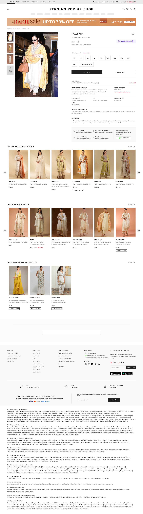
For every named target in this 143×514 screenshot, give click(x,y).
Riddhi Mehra (75, 415)
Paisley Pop (38, 444)
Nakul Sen (107, 413)
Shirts (25, 457)
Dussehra (52, 497)
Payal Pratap (31, 415)
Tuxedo (28, 459)
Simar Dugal (11, 421)
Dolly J (77, 411)
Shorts (94, 457)
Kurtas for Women (38, 449)
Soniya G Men (119, 432)
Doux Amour (66, 442)
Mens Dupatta (50, 459)
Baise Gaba (10, 413)
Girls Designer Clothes (14, 478)
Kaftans (78, 449)
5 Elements (95, 442)
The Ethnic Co (36, 428)
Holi (13, 497)
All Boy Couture (125, 489)
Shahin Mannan (104, 421)
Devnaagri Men (90, 428)
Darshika (61, 428)
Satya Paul (38, 411)
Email (114, 362)
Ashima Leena (69, 417)
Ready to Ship (90, 451)
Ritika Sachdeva (57, 444)
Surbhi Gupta (25, 421)
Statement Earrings (97, 469)
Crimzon (70, 444)
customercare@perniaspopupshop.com (97, 357)
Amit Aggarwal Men (113, 428)
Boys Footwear (96, 484)
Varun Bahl (84, 417)
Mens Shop (10, 461)
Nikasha (77, 417)
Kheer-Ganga (26, 428)
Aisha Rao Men (64, 430)
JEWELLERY (25, 1)
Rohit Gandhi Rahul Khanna (55, 417)
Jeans (127, 457)
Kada (42, 471)
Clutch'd (70, 440)
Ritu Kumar (93, 415)
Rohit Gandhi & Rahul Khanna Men (91, 432)
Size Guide (86, 53)
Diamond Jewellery (74, 469)
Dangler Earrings (109, 469)
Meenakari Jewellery (13, 469)
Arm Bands (98, 467)
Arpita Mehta (110, 419)
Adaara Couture (70, 421)
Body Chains (90, 467)
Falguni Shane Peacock (87, 411)
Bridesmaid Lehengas (93, 449)
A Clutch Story (76, 442)
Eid (29, 497)
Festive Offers (100, 451)
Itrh (55, 421)
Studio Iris (79, 421)
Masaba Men (26, 432)
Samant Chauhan (12, 419)
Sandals (51, 471)
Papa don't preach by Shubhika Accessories (20, 444)
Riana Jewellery (37, 442)
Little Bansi (24, 489)
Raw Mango (11, 411)
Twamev (18, 428)
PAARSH (33, 432)
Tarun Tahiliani (22, 417)
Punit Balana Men (101, 428)
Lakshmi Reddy (40, 489)
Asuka (126, 426)
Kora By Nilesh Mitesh (72, 434)
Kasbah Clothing (116, 430)
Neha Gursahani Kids (97, 489)
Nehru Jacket (18, 457)
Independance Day (21, 497)
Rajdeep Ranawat (50, 415)
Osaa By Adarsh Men (109, 411)
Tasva (9, 426)
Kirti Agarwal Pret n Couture (15, 491)
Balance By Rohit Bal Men (29, 434)
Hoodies (83, 457)
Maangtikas (60, 467)
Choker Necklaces (22, 471)
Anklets (105, 467)
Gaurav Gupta (41, 417)
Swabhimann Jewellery (120, 440)
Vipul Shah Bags (118, 442)
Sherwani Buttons (119, 457)
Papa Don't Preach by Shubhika (16, 415)
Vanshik (82, 426)
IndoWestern (112, 459)
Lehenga (24, 478)
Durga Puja (71, 497)
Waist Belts (93, 471)
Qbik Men (10, 430)
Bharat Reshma (52, 428)
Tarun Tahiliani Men (126, 428)
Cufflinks (93, 459)
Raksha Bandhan (36, 497)
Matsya (127, 419)
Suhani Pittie (47, 444)
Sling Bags (109, 471)
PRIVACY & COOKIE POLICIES (67, 361)
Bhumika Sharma (125, 417)
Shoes (46, 471)
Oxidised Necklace (34, 471)
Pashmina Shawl (51, 472)
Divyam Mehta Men (56, 426)
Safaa (41, 421)
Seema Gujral (128, 415)
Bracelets (28, 467)
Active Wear (37, 461)
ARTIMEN (51, 430)
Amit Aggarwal (100, 417)
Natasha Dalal (20, 411)
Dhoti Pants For (85, 478)
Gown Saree (73, 451)
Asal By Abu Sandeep (67, 411)
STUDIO (43, 1)
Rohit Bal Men (111, 426)
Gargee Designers (96, 430)
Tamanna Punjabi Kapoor (91, 421)
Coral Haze (108, 442)
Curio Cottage (11, 440)
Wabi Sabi (120, 426)
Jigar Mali (60, 421)
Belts (56, 471)
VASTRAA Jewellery (87, 440)
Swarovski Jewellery (27, 469)
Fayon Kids (10, 489)
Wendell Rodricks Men (13, 434)
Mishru (100, 413)
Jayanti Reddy (63, 413)
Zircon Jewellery (39, 469)
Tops (73, 449)
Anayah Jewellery (48, 442)
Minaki (29, 442)
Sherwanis (48, 449)
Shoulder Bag (25, 472)
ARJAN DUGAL (74, 430)
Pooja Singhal (29, 411)
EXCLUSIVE (36, 356)
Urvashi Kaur (114, 421)
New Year (103, 497)
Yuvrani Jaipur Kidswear (72, 489)
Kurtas (37, 457)
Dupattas (42, 451)
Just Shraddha (11, 442)
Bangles (38, 467)
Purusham (44, 428)
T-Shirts (99, 457)
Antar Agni (45, 411)
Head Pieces (81, 467)
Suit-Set (110, 457)
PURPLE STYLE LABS (12, 353)
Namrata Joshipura (113, 417)
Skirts (16, 451)
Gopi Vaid (89, 419)
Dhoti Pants (104, 449)
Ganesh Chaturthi (61, 497)
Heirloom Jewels (113, 467)
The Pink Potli (63, 440)
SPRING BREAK (129, 432)
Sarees (30, 449)
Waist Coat (57, 457)
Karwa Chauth (95, 497)
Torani (132, 419)
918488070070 (131, 2)
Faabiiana (77, 33)
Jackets (21, 451)
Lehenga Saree (64, 451)
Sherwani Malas (84, 459)
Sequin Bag (33, 472)
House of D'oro (21, 442)
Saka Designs (115, 489)
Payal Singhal (32, 417)
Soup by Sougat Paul (78, 419)
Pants (45, 457)
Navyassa (61, 489)
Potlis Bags (67, 471)
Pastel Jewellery (50, 469)
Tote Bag (17, 472)
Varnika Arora (44, 440)
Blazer (72, 484)
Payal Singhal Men (41, 432)
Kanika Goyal (58, 419)
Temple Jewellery (62, 469)
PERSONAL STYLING (38, 366)
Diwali (9, 497)
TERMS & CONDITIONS (65, 358)
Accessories (66, 459)
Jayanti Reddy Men (44, 434)
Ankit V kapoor (45, 426)
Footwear (45, 461)
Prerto (64, 444)
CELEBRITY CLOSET (38, 364)
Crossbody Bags (118, 471)
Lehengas (10, 449)
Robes (88, 457)
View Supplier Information (122, 92)
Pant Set (29, 461)
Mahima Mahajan (92, 413)
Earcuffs (73, 467)
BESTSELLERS (36, 353)
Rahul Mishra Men (62, 432)
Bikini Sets (10, 451)
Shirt (76, 484)
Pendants (122, 467)
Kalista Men (106, 430)
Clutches (74, 471)
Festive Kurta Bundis (123, 459)
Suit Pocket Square (74, 457)
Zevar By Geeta (107, 440)
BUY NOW (87, 72)
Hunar (100, 440)
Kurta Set (54, 478)
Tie (50, 461)
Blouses (56, 451)
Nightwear (49, 451)
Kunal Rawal (11, 428)
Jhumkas (118, 469)
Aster (95, 440)
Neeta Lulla (91, 417)
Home (9, 28)
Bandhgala (42, 459)
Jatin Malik (17, 430)
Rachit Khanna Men (41, 430)
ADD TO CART (120, 72)
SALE (34, 358)
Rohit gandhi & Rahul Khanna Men (96, 426)
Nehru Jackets (38, 484)
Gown (60, 449)
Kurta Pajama (11, 459)
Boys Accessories (107, 484)
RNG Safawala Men (74, 432)
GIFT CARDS (36, 361)
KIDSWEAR (35, 1)
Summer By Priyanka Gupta (125, 411)
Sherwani (31, 457)
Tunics (84, 449)
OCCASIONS (36, 369)
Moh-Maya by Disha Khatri (31, 440)
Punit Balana (40, 415)
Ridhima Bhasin (84, 415)
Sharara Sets (67, 449)
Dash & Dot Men (16, 426)
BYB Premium (29, 491)
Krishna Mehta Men (78, 428)
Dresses (55, 449)
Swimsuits (35, 451)
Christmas (79, 497)
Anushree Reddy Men (28, 430)
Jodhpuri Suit (21, 459)
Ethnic (99, 459)
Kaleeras (67, 467)
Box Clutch (41, 472)
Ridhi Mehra (19, 413)
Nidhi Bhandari (85, 442)
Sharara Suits (47, 478)
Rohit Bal (101, 415)
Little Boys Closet (51, 489)
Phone (122, 362)
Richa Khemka (48, 421)
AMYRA (126, 442)
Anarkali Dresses (68, 478)
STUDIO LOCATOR (12, 358)
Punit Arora (52, 432)
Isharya (19, 440)
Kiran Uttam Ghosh (80, 413)
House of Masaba (99, 419)
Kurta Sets (24, 449)
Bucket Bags (128, 471)
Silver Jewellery (85, 469)
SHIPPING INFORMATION (65, 353)
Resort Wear (124, 449)
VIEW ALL (131, 146)
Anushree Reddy (55, 411)
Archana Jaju (34, 421)
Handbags (81, 471)
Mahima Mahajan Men (14, 432)
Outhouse (77, 440)
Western (104, 459)
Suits (41, 457)
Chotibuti (32, 489)
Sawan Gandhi (119, 419)
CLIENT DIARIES (37, 372)
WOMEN (11, 1)
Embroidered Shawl (63, 472)
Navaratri (45, 497)
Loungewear (75, 459)
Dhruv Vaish (26, 426)
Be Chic (101, 442)
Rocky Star (98, 411)
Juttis (61, 471)
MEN (17, 1)
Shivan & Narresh (36, 413)
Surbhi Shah (22, 419)
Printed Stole (74, 472)
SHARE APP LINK (131, 367)
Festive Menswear (20, 461)
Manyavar (27, 413)
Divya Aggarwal (32, 419)
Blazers (105, 457)
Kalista (71, 413)
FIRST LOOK (51, 1)
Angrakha (34, 459)
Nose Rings (52, 467)
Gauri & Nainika (53, 413)
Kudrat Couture (127, 430)
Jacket (67, 484)
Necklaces (10, 467)
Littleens (107, 489)
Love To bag (54, 440)
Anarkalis (17, 449)
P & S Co (17, 489)
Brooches (55, 461)
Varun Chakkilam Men (57, 434)
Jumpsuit (59, 459)
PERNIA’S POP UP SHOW (14, 356)
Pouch (87, 471)
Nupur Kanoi (114, 413)
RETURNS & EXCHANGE (65, 356)
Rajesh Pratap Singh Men (71, 426)
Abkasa (57, 430)
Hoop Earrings (11, 471)
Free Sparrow (85, 489)
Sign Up (114, 400)
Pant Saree (82, 451)
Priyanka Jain (67, 419)
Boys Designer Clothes (14, 484)
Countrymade (35, 426)
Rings (33, 467)
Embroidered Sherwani (57, 484)
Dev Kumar (68, 428)
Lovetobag (58, 442)
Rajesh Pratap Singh (63, 415)
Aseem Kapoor (123, 421)
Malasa (18, 421)
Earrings (16, 467)
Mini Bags (10, 472)
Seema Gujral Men (108, 432)
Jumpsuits (28, 451)
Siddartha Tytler (12, 417)
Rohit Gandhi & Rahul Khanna (114, 415)
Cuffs (22, 467)
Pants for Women (114, 449)
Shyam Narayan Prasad (45, 419)
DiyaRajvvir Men (85, 430)
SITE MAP (61, 366)
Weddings (86, 497)
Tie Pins (64, 457)
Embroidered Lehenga (34, 478)
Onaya (45, 413)
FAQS (60, 364)
